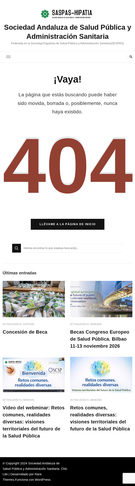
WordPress (42, 479)
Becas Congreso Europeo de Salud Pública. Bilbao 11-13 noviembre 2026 (99, 339)
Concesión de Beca (25, 332)
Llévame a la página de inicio (68, 224)
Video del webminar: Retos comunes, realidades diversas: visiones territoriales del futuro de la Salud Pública (34, 422)
